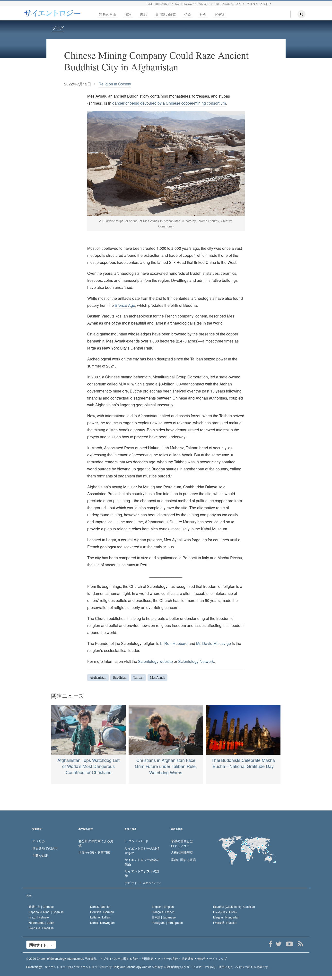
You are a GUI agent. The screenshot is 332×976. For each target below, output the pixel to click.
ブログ (58, 28)
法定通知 (187, 958)
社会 (203, 14)
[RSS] (300, 944)
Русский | (225, 922)
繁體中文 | (41, 906)
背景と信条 (131, 829)
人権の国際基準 (182, 852)
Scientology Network (196, 661)
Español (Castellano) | (234, 906)
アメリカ (38, 841)
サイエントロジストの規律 (142, 873)
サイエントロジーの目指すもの (142, 850)
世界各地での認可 (45, 848)
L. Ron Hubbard (174, 643)
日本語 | (164, 917)
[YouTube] (289, 944)
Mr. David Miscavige (213, 643)
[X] (278, 944)
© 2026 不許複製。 (62, 958)
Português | (167, 922)
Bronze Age (125, 305)
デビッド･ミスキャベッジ (143, 883)
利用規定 (148, 958)
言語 (29, 896)
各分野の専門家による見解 (96, 843)
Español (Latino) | (46, 912)
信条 (187, 14)
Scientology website (155, 661)
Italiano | (100, 917)
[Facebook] (270, 944)
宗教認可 (37, 829)
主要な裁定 (40, 855)
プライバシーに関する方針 (120, 958)
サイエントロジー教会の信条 (142, 862)
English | (163, 906)
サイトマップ (218, 958)
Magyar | (226, 917)
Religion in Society (114, 84)
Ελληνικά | (225, 912)
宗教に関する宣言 (183, 860)
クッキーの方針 (167, 958)
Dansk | (100, 906)
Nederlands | (41, 922)
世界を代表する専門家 (94, 852)
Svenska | (41, 928)
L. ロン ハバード (136, 841)
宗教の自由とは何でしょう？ (182, 843)
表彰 (143, 14)
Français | (163, 912)
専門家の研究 (165, 14)
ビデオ (220, 14)
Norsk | (102, 922)
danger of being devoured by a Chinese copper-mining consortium (169, 103)
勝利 (128, 14)
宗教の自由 (107, 14)
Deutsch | (102, 912)
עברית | (39, 917)
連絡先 (201, 958)
